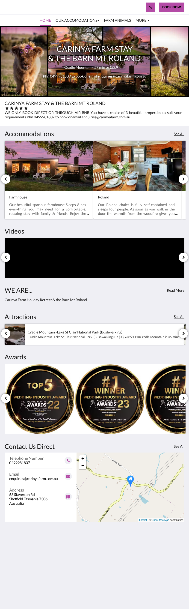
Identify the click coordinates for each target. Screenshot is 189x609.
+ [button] (82, 459)
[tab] (79, 538)
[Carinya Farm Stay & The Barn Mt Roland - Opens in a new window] (154, 548)
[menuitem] (45, 20)
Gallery (71, 557)
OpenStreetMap (160, 520)
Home (70, 545)
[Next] (183, 179)
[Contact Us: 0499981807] (150, 7)
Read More (175, 290)
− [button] (82, 465)
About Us (73, 569)
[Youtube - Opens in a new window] (179, 548)
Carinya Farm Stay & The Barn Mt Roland (44, 7)
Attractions (75, 561)
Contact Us (75, 565)
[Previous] (5, 179)
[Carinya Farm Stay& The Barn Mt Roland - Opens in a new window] (167, 548)
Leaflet (143, 520)
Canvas (105, 594)
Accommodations (79, 551)
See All (179, 134)
